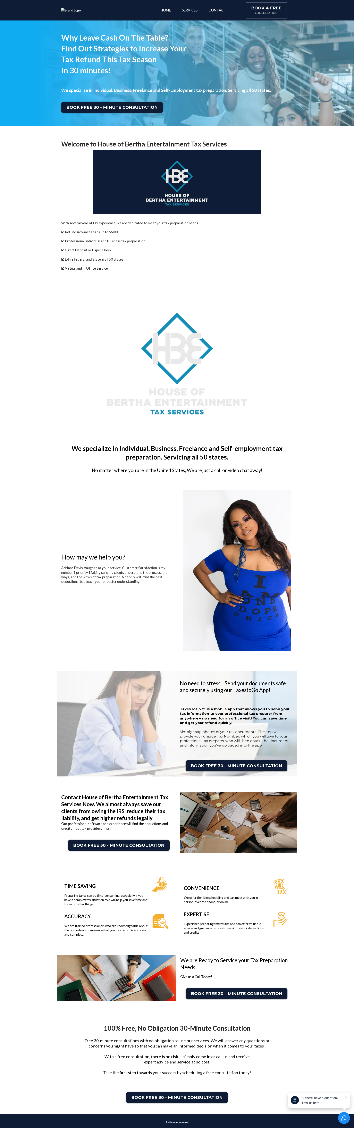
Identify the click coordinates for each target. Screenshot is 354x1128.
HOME (165, 10)
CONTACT (217, 10)
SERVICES (189, 10)
